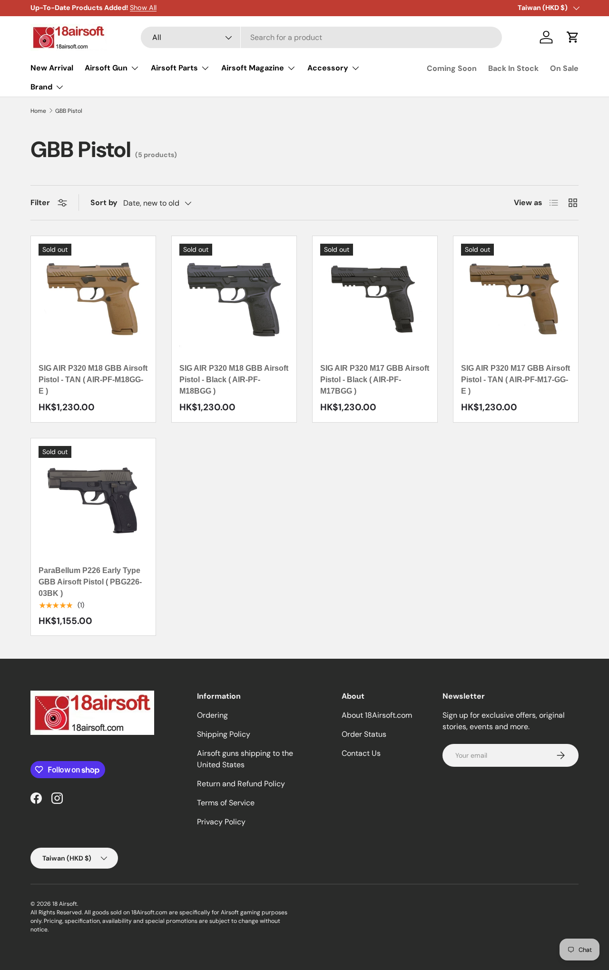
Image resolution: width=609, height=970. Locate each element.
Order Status (364, 734)
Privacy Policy (221, 822)
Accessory (327, 68)
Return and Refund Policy (241, 784)
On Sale (564, 68)
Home (38, 111)
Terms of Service (226, 803)
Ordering (212, 715)
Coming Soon (452, 68)
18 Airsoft (64, 904)
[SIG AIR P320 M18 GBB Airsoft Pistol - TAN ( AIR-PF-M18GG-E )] (93, 298)
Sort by (104, 203)
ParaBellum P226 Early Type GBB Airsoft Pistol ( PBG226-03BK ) (90, 581)
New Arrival (51, 68)
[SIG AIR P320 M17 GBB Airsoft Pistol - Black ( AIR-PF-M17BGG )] (375, 298)
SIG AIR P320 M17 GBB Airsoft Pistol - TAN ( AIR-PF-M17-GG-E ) (515, 379)
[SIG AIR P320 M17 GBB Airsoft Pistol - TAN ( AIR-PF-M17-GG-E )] (515, 298)
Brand (41, 87)
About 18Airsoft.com (377, 715)
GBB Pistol (68, 111)
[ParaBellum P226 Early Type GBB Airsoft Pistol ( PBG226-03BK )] (93, 500)
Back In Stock (513, 68)
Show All (143, 7)
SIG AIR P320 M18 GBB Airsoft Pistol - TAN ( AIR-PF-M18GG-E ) (93, 379)
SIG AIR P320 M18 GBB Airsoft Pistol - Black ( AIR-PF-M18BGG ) (233, 379)
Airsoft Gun (106, 68)
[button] (572, 37)
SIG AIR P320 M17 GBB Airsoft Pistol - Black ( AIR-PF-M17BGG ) (374, 379)
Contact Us (361, 753)
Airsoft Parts (174, 68)
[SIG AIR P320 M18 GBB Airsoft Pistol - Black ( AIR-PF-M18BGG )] (234, 298)
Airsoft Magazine (252, 68)
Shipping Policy (223, 734)
